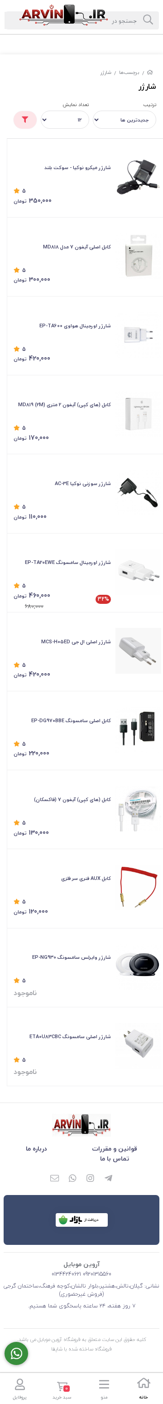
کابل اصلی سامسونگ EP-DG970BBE (71, 720)
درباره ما (36, 1148)
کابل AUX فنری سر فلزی (86, 878)
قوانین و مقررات (114, 1148)
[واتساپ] (72, 1179)
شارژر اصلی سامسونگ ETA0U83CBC (70, 1036)
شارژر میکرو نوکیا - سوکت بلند (77, 167)
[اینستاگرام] (90, 1179)
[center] (148, 20)
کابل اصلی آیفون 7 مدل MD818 (77, 247)
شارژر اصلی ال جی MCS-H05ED (76, 641)
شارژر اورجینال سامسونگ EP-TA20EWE (68, 562)
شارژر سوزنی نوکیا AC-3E (83, 483)
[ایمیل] (54, 1179)
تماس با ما (114, 1158)
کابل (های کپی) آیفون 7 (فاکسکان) (72, 799)
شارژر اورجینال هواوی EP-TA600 (75, 325)
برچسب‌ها (129, 72)
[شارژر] (81, 1125)
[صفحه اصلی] (150, 72)
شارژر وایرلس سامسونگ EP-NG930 (71, 957)
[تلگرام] (108, 1179)
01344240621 (66, 1274)
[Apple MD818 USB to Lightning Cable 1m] (138, 256)
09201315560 (96, 1274)
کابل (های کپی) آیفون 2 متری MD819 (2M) (64, 404)
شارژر (106, 72)
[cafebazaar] (82, 1220)
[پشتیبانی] (16, 1353)
